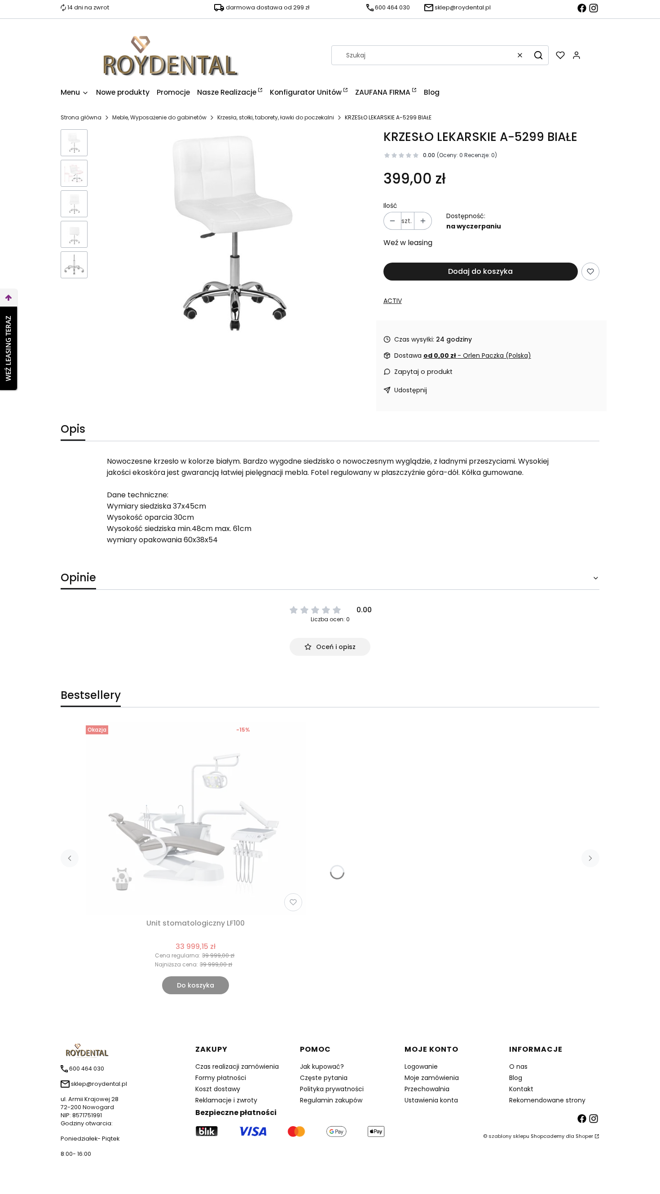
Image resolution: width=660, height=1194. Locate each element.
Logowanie (421, 1066)
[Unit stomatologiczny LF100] (196, 818)
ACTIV (392, 300)
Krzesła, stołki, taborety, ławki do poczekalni (275, 117)
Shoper (584, 1136)
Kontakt (521, 1088)
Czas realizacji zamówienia (237, 1066)
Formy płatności (220, 1077)
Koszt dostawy (217, 1088)
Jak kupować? (322, 1066)
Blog (515, 1077)
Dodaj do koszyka (480, 271)
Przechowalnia (427, 1088)
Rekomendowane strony (547, 1100)
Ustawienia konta (431, 1100)
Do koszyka (195, 985)
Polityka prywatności (332, 1088)
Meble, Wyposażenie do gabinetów (159, 117)
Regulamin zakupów (331, 1100)
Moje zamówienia (432, 1077)
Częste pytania (324, 1077)
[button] (538, 55)
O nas (518, 1066)
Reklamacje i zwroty (226, 1100)
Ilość (390, 205)
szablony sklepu (508, 1136)
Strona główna (81, 117)
